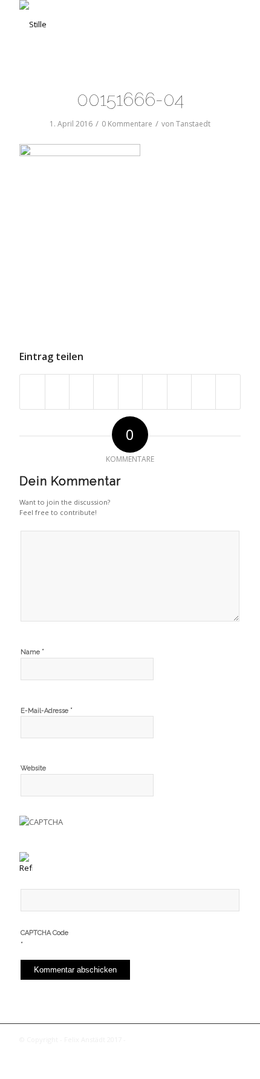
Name (32, 651)
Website (33, 768)
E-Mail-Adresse (47, 710)
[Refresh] (26, 867)
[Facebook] (232, 1052)
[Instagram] (213, 1052)
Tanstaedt (193, 124)
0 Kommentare (127, 124)
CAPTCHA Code (44, 933)
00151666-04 (130, 99)
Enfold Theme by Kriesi (165, 1039)
